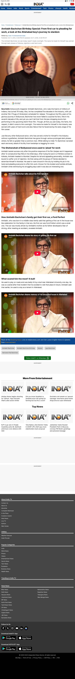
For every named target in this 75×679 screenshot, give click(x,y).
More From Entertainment (37, 378)
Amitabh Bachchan (8, 348)
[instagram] (12, 628)
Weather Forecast (6, 535)
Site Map (18, 658)
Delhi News (4, 592)
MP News (4, 600)
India (15, 8)
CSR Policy (47, 658)
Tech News (4, 564)
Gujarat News (5, 612)
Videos (9, 8)
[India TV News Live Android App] (8, 638)
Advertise (4, 508)
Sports (27, 8)
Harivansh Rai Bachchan (10, 352)
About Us (4, 505)
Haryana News (5, 594)
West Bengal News (43, 597)
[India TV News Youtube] (73, 1)
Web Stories (5, 526)
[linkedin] (21, 628)
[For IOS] (25, 649)
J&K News (4, 615)
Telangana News (42, 594)
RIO (54, 658)
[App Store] (25, 638)
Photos (50, 8)
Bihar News (4, 589)
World (21, 8)
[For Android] (8, 649)
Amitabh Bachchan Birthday (26, 348)
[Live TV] (72, 4)
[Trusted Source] (16, 103)
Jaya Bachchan (50, 348)
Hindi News (4, 518)
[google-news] (26, 628)
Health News (5, 571)
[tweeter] (8, 628)
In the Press (4, 513)
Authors (3, 523)
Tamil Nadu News (6, 605)
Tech (45, 8)
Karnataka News (6, 617)
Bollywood (18, 25)
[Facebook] (3, 628)
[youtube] (17, 628)
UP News (4, 607)
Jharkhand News (6, 597)
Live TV (3, 521)
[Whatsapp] (68, 103)
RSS (58, 658)
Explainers (4, 566)
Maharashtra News (43, 589)
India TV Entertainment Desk (16, 35)
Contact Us (4, 503)
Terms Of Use (27, 658)
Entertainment (36, 8)
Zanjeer (40, 348)
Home (3, 8)
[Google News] (6, 103)
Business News (5, 569)
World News (5, 551)
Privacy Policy (37, 658)
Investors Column (6, 516)
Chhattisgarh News (7, 610)
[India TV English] (39, 4)
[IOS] (65, 1)
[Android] (67, 1)
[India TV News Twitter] (71, 1)
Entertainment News (7, 558)
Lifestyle (58, 8)
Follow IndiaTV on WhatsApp (36, 358)
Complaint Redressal (7, 510)
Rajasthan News (42, 592)
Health (65, 8)
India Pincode (5, 538)
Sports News (5, 561)
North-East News (6, 602)
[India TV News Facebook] (70, 1)
